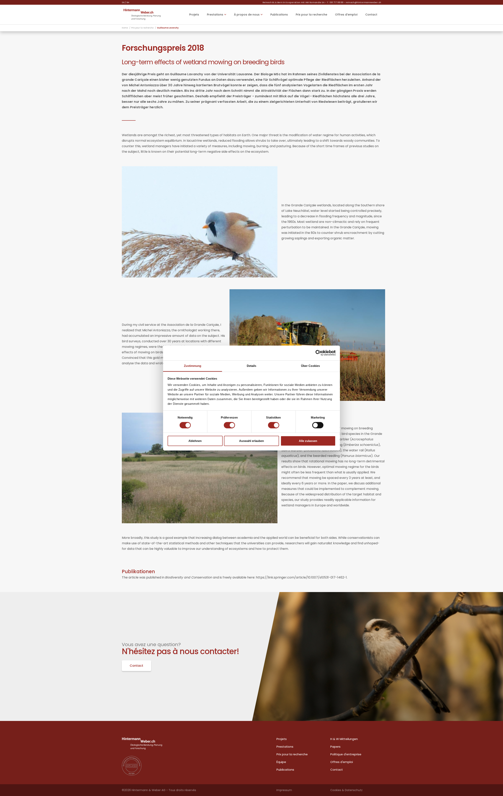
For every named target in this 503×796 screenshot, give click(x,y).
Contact (371, 15)
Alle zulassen (308, 441)
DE (123, 2)
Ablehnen (195, 441)
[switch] (229, 425)
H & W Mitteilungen (344, 739)
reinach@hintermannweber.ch (363, 2)
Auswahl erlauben (251, 441)
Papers (335, 747)
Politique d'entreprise (345, 754)
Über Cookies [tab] (310, 365)
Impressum (284, 790)
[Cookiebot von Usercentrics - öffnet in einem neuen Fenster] (318, 353)
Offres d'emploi (346, 15)
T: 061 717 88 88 (335, 2)
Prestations (284, 747)
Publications (279, 15)
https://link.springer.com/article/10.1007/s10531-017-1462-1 (301, 577)
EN (128, 2)
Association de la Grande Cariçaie (193, 324)
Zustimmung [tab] (192, 365)
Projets (194, 15)
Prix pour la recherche (311, 15)
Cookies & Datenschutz (346, 790)
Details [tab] (251, 365)
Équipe (281, 762)
